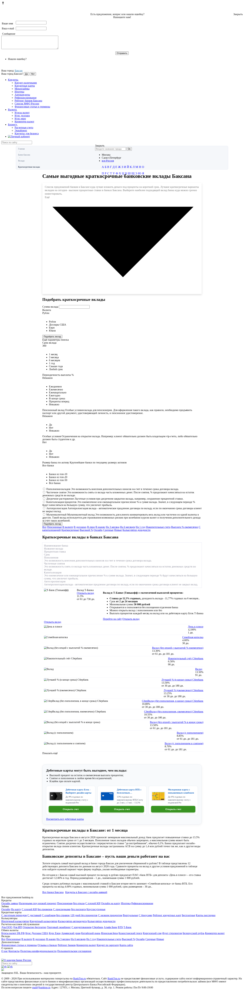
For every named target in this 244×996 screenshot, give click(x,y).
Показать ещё (50, 753)
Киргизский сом (152, 933)
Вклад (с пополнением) (190, 732)
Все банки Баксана (53, 892)
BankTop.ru (79, 978)
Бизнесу (13, 124)
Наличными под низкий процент (37, 903)
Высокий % (86, 530)
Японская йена (109, 933)
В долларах (80, 527)
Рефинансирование (26, 97)
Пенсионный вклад (117, 411)
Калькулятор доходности (136, 530)
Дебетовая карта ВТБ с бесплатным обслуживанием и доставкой (129, 791)
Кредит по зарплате (108, 945)
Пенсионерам (65, 903)
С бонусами (145, 915)
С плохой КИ (92, 903)
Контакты (14, 951)
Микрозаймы (22, 88)
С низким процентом (110, 915)
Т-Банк (127, 927)
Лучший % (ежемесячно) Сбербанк (183, 690)
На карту (16, 909)
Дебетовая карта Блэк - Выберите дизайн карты (78, 791)
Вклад (198, 669)
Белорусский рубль (193, 933)
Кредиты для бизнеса (27, 133)
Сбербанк (97, 927)
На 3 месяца (112, 527)
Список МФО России (27, 103)
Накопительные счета (158, 527)
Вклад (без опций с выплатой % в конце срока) (176, 722)
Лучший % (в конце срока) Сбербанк (182, 679)
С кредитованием (81, 927)
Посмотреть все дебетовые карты (65, 819)
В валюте (67, 527)
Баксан (19, 70)
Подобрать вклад (52, 336)
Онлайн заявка (9, 903)
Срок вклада (49, 342)
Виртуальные (130, 915)
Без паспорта (78, 909)
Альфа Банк (110, 927)
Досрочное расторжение (114, 498)
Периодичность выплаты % (58, 374)
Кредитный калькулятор (43, 921)
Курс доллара (22, 115)
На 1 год (140, 527)
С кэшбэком (49, 915)
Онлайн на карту (110, 903)
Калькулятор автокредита (72, 921)
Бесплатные (188, 915)
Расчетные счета (24, 127)
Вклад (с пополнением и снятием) (184, 743)
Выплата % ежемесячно (184, 527)
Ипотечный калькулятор (15, 921)
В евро (91, 527)
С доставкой (34, 915)
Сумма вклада (50, 306)
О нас (4, 951)
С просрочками (62, 909)
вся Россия (108, 160)
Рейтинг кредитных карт (167, 915)
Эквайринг (21, 130)
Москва (106, 154)
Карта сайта (126, 945)
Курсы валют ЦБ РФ (13, 933)
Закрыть (238, 14)
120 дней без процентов (83, 915)
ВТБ (120, 927)
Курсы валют (22, 112)
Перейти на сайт (112, 619)
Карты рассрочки (205, 915)
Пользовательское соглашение (74, 951)
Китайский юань (90, 933)
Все (44, 527)
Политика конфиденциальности (38, 951)
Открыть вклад (85, 593)
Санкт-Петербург (111, 157)
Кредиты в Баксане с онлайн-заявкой (86, 892)
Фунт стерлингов (172, 933)
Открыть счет (71, 809)
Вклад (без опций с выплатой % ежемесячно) (177, 647)
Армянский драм (71, 933)
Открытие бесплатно (34, 927)
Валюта (12, 109)
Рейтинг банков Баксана (28, 100)
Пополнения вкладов (112, 489)
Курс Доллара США (36, 933)
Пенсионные (54, 527)
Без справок (63, 915)
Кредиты (13, 79)
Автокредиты (22, 94)
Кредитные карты (25, 85)
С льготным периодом (14, 915)
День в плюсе (195, 626)
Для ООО (6, 927)
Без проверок (45, 909)
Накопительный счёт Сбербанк (185, 658)
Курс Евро (55, 933)
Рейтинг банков (67, 945)
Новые (118, 530)
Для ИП (17, 927)
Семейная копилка (192, 637)
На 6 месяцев (127, 527)
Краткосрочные (70, 530)
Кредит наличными (26, 82)
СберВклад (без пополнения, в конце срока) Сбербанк (172, 701)
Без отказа (79, 903)
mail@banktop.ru (41, 987)
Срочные (108, 530)
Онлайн (98, 530)
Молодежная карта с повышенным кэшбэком (181, 791)
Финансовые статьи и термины (32, 106)
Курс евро (20, 118)
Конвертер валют (24, 121)
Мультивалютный (121, 517)
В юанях (100, 527)
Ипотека (19, 91)
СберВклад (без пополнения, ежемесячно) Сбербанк (173, 711)
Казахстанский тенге (130, 933)
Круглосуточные (95, 909)
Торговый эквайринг (59, 927)
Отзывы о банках (47, 945)
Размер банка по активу (84, 462)
